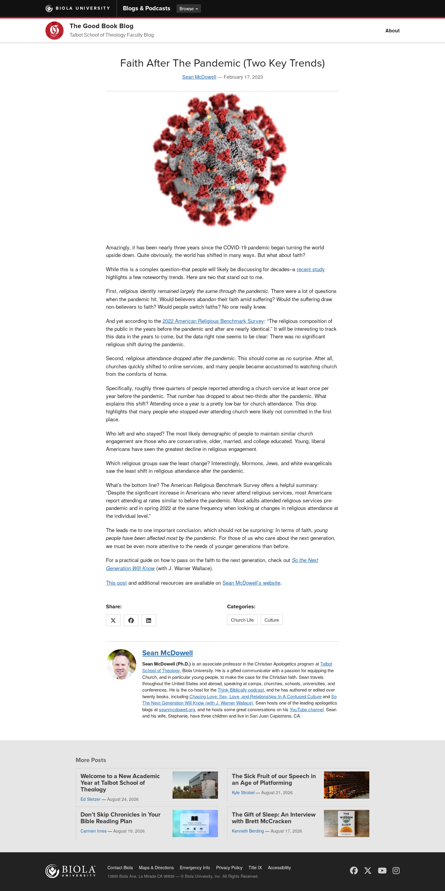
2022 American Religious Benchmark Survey (213, 320)
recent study (311, 269)
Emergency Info (195, 867)
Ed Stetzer (91, 799)
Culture (272, 619)
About (392, 30)
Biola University (83, 8)
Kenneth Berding (248, 831)
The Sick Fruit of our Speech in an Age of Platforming (274, 780)
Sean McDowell (199, 76)
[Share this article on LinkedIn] (148, 620)
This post (116, 582)
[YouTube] (382, 870)
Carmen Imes (94, 831)
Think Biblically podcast (241, 689)
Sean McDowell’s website (251, 582)
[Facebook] (354, 870)
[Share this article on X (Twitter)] (113, 620)
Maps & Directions (156, 867)
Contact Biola (120, 867)
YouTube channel (307, 709)
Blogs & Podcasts (146, 8)
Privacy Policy (229, 867)
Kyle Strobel (243, 792)
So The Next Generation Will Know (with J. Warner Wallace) (239, 699)
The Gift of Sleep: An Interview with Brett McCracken (273, 818)
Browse (187, 8)
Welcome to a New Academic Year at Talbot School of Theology (120, 783)
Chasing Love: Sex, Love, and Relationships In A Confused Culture (255, 696)
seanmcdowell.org (177, 709)
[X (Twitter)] (368, 870)
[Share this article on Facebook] (131, 620)
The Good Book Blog (102, 26)
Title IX (255, 867)
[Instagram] (396, 870)
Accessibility (279, 867)
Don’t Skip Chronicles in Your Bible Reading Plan (120, 818)
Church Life (242, 619)
